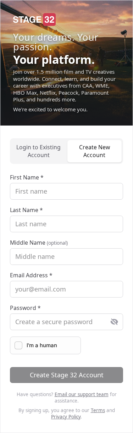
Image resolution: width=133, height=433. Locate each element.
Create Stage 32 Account (67, 375)
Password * (25, 308)
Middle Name (39, 242)
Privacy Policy (66, 416)
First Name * (27, 177)
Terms (98, 410)
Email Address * (31, 275)
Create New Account (94, 151)
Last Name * (26, 210)
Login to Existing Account (38, 151)
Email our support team (82, 394)
